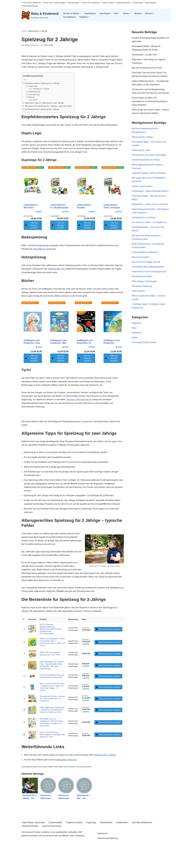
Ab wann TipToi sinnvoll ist (79, 399)
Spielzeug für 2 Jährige (142, 137)
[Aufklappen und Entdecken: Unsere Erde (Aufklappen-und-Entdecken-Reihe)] (113, 321)
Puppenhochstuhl (74, 822)
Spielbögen (105, 13)
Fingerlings (91, 822)
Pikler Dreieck (138, 291)
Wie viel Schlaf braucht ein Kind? (147, 68)
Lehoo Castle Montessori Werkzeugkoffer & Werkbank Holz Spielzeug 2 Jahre (52, 734)
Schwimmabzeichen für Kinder (146, 160)
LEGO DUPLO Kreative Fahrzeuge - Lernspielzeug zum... (84, 206)
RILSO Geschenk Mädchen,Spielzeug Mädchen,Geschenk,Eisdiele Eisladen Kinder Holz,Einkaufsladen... (50, 629)
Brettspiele (137, 333)
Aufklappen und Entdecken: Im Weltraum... (85, 341)
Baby (134, 328)
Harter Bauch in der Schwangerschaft (149, 271)
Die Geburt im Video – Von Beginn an (149, 222)
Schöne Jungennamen (142, 186)
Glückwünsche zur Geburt (144, 217)
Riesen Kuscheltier (140, 257)
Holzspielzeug (34, 94)
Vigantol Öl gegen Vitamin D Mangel (148, 173)
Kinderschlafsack (123, 3)
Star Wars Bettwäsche (142, 822)
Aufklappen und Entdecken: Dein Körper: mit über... (32, 341)
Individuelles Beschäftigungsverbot (148, 267)
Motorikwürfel (54, 269)
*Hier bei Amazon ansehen (34, 225)
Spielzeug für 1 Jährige (105, 755)
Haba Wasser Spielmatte (44, 249)
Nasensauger (150, 3)
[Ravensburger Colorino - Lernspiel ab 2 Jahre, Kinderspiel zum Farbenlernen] (32, 698)
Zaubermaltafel (55, 822)
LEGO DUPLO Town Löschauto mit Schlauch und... (112, 206)
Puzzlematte (138, 3)
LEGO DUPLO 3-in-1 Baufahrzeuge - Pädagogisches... (59, 206)
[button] (80, 13)
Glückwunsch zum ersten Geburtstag (149, 155)
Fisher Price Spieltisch (91, 3)
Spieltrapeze (90, 13)
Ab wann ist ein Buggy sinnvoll (146, 262)
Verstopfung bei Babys (142, 276)
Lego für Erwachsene (52, 826)
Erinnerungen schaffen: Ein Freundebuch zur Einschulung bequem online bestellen (150, 101)
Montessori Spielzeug (142, 286)
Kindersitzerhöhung (30, 6)
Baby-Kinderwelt (31, 45)
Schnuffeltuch (69, 17)
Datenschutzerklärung (107, 838)
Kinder (135, 337)
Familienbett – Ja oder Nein (144, 55)
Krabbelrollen (122, 822)
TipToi (35, 100)
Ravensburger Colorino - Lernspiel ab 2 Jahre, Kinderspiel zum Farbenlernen (52, 698)
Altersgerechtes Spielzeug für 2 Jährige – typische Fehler (48, 106)
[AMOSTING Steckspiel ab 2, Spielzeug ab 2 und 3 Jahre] (32, 654)
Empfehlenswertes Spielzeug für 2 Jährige (42, 83)
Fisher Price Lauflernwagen (54, 3)
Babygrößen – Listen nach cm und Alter (150, 204)
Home (23, 31)
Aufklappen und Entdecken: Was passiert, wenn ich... (58, 341)
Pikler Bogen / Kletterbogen (144, 281)
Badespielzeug (34, 92)
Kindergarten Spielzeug (66, 760)
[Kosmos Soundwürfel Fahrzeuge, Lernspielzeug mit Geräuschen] (32, 676)
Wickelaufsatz (73, 3)
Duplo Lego (33, 86)
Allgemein (136, 323)
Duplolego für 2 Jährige (41, 89)
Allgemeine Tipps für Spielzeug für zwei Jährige (44, 103)
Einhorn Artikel (108, 3)
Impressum (102, 833)
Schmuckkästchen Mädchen (145, 252)
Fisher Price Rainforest (31, 3)
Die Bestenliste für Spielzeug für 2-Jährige (42, 109)
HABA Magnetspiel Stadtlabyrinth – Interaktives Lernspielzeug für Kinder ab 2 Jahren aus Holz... (52, 710)
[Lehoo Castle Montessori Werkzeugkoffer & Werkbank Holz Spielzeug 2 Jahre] (32, 734)
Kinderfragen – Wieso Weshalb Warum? (150, 191)
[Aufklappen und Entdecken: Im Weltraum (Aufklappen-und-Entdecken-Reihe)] (86, 321)
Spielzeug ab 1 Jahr (141, 150)
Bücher (31, 97)
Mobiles (138, 13)
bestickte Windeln (30, 826)
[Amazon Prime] (38, 212)
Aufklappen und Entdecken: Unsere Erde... (111, 341)
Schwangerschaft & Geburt (144, 342)
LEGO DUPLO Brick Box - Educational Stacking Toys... (31, 206)
